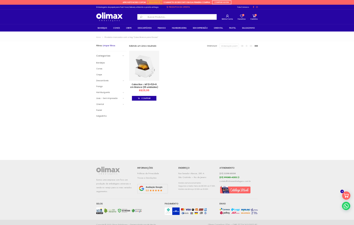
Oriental (218, 28)
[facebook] (253, 7)
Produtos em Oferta (179, 7)
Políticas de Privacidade (148, 173)
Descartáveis (144, 28)
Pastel (232, 28)
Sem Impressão (200, 28)
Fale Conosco (243, 7)
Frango (162, 28)
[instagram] (257, 7)
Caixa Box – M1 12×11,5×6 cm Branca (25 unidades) (144, 86)
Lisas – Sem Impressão (107, 98)
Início (98, 37)
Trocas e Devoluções (147, 177)
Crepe (129, 28)
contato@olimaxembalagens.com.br (235, 181)
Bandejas (102, 28)
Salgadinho (248, 28)
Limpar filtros (109, 45)
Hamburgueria (179, 28)
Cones (116, 28)
